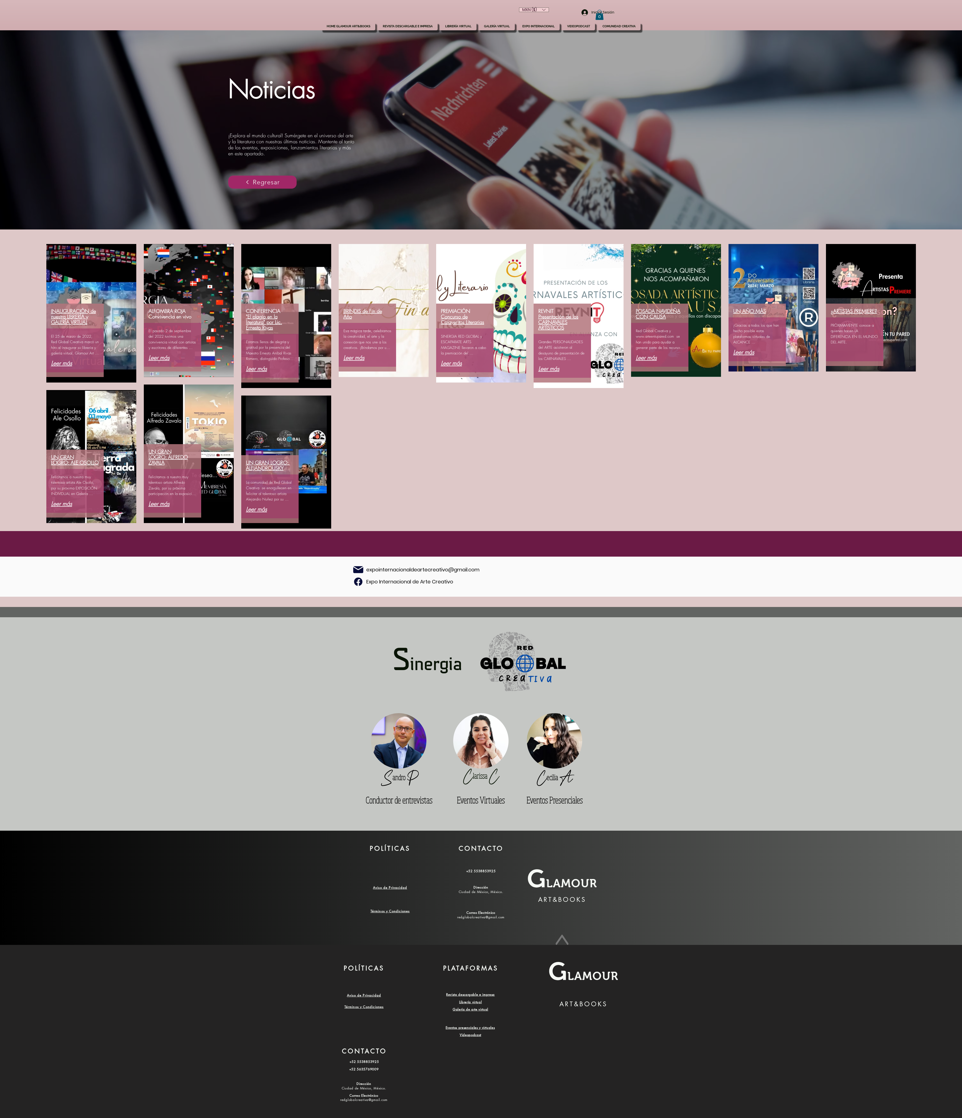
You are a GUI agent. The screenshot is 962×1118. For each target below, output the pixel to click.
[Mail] (358, 581)
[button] (599, 15)
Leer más (61, 363)
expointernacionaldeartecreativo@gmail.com (422, 569)
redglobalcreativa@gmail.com (481, 917)
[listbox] (534, 10)
